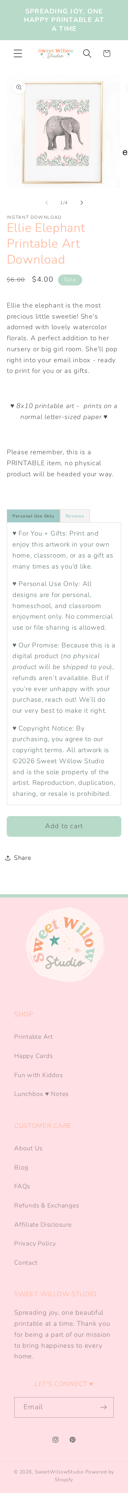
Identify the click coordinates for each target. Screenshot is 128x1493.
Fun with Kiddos (38, 1075)
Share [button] (22, 857)
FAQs (22, 1186)
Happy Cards (33, 1056)
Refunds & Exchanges (46, 1205)
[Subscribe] (103, 1407)
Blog (21, 1167)
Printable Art (33, 1036)
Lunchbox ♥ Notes (41, 1094)
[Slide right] (82, 203)
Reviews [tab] (75, 516)
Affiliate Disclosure (43, 1224)
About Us (28, 1148)
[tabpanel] (64, 663)
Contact (25, 1262)
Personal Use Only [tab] (33, 516)
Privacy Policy (35, 1243)
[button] (18, 53)
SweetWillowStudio (59, 1471)
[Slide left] (46, 203)
